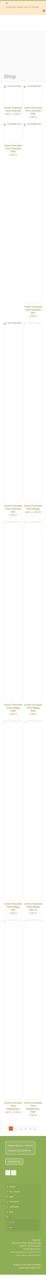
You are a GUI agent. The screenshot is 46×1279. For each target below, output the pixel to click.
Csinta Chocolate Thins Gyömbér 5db (33, 309)
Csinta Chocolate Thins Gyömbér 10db (33, 110)
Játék (11, 1196)
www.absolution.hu (34, 1255)
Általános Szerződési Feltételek (27, 1264)
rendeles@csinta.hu (32, 1249)
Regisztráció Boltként (19, 1150)
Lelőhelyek (14, 1206)
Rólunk (12, 1186)
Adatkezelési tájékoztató (30, 1267)
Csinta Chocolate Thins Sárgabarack (13, 1105)
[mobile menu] (43, 5)
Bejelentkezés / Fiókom (20, 1145)
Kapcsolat (36, 1240)
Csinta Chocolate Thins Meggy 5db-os (33, 906)
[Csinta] (23, 5)
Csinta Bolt (14, 1201)
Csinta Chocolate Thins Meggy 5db (13, 906)
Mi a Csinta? (14, 1191)
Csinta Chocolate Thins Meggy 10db (13, 707)
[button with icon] (7, 1172)
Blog (11, 1211)
